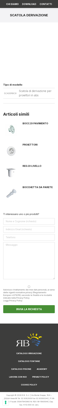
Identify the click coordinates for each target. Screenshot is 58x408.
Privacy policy (40, 377)
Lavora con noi (18, 377)
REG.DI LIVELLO (32, 165)
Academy (42, 369)
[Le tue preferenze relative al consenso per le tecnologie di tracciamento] (6, 402)
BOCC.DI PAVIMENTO (35, 123)
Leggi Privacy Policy (12, 300)
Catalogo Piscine (21, 369)
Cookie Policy (29, 385)
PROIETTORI (30, 144)
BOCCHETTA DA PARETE (38, 187)
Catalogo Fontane (29, 361)
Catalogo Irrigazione (29, 353)
